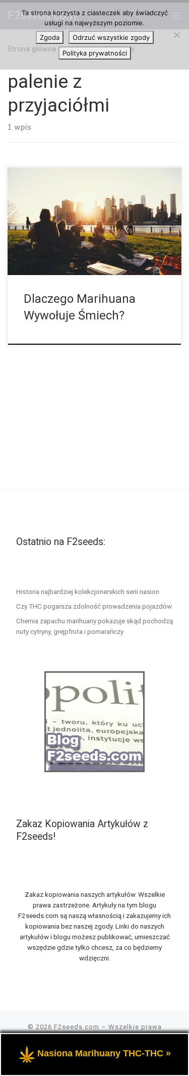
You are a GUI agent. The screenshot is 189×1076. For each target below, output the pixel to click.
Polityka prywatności (94, 53)
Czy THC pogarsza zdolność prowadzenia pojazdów (94, 606)
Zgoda (49, 37)
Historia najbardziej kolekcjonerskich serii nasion (87, 591)
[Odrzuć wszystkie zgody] (176, 35)
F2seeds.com (76, 1027)
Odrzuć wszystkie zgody (111, 37)
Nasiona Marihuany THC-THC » (104, 1053)
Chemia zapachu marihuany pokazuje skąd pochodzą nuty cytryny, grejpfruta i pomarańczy (94, 626)
